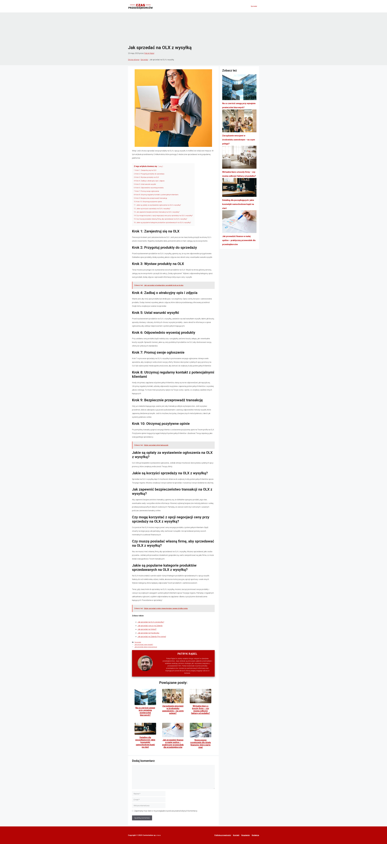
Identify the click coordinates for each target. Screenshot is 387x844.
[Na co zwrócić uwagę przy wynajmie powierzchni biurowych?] (239, 87)
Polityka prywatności (222, 835)
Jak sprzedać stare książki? (143, 644)
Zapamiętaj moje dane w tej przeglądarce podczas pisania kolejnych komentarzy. (166, 811)
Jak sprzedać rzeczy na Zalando (150, 626)
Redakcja (255, 835)
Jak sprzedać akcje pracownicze (145, 647)
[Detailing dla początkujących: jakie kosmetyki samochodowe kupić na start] (239, 188)
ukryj (160, 166)
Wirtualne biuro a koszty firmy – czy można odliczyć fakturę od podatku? (200, 709)
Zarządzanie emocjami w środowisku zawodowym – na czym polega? (173, 709)
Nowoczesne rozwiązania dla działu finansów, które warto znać (200, 743)
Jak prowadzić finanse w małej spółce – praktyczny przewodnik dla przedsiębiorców (173, 743)
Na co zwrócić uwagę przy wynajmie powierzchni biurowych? (145, 711)
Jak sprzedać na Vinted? (147, 629)
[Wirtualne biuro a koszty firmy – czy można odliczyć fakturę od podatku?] (239, 158)
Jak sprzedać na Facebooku (148, 633)
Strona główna (133, 60)
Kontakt (236, 835)
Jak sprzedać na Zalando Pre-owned (151, 636)
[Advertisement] (193, 28)
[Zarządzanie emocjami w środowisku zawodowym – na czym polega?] (239, 121)
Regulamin (245, 835)
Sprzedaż (254, 6)
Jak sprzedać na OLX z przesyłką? (150, 622)
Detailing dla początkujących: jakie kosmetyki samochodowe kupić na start (145, 742)
